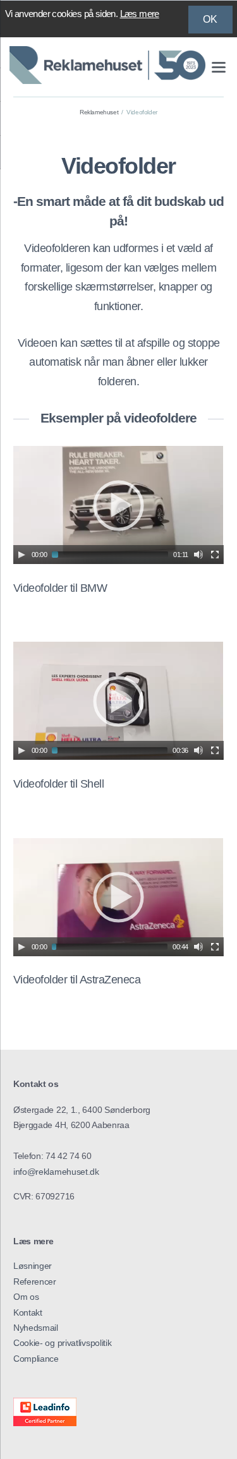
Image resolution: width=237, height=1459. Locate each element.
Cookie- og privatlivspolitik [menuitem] (62, 1343)
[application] (118, 505)
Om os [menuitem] (26, 1297)
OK (210, 19)
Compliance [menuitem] (36, 1359)
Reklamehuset (99, 112)
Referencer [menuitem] (34, 1281)
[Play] (21, 554)
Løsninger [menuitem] (32, 1266)
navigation (219, 67)
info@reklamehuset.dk (56, 1172)
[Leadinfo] (44, 1423)
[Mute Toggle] (198, 554)
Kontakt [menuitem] (27, 1312)
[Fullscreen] (215, 554)
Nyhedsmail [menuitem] (35, 1328)
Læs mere (139, 13)
